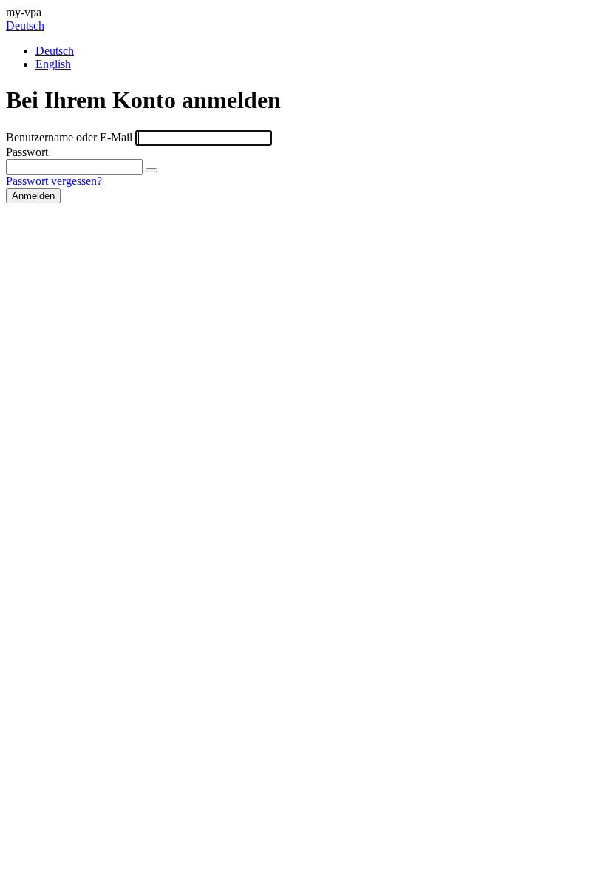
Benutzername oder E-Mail (69, 137)
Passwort (27, 152)
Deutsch (25, 25)
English (53, 64)
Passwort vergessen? (54, 181)
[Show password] (151, 170)
